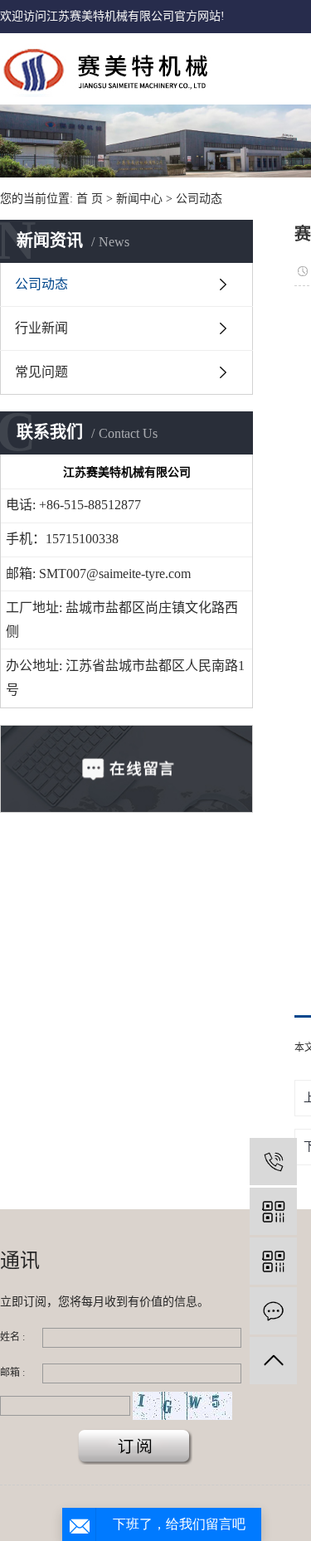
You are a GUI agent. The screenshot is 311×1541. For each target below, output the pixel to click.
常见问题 (41, 372)
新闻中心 (139, 198)
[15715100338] (273, 1161)
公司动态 (199, 198)
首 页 (89, 198)
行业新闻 (41, 328)
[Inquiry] (273, 1310)
